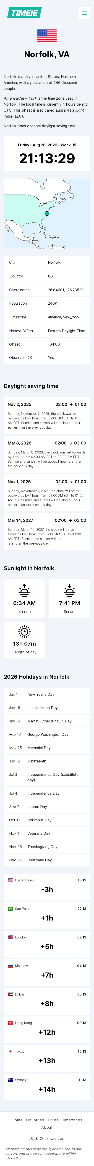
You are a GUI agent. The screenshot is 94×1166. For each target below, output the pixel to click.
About (47, 1127)
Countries (35, 1120)
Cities (53, 1120)
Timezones (72, 1120)
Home (17, 1120)
